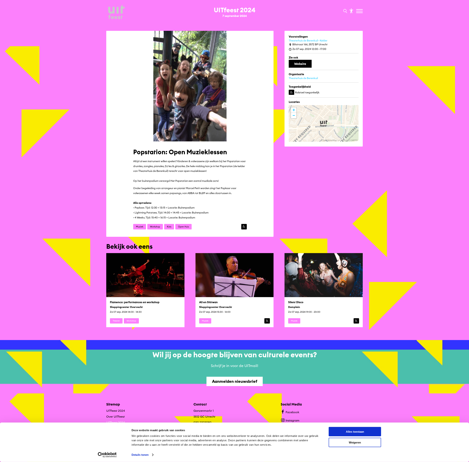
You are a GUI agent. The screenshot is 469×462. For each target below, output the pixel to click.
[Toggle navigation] (359, 11)
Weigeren (355, 442)
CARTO (354, 140)
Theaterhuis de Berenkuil (303, 78)
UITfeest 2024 (115, 410)
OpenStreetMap (330, 140)
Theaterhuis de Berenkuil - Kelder (308, 40)
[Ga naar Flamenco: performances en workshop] (145, 290)
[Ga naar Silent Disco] (324, 290)
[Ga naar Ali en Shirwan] (234, 290)
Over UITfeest (115, 416)
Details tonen (140, 454)
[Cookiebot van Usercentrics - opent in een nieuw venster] (107, 455)
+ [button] (294, 110)
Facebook (292, 412)
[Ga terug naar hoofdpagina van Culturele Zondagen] (116, 12)
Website (300, 64)
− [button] (294, 115)
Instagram (292, 420)
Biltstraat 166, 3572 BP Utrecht (310, 44)
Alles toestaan (355, 431)
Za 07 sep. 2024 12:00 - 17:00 (309, 49)
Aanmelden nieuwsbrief (234, 381)
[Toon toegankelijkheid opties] (351, 10)
